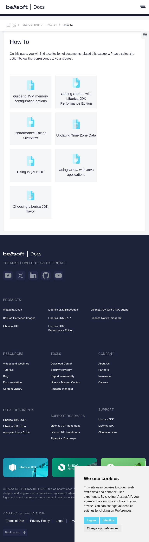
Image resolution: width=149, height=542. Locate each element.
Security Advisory (61, 369)
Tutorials (8, 369)
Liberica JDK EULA (14, 419)
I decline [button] (108, 520)
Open (8, 25)
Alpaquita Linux (12, 309)
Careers (103, 382)
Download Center (61, 363)
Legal (59, 520)
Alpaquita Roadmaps (63, 438)
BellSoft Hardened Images (19, 317)
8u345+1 (51, 25)
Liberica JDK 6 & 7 (59, 317)
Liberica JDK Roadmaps (65, 425)
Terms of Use (15, 520)
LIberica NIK (105, 425)
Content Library (12, 388)
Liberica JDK (30, 25)
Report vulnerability (62, 376)
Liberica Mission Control (65, 382)
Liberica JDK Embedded (63, 309)
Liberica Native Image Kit (106, 317)
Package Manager (62, 388)
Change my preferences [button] (102, 528)
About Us (104, 363)
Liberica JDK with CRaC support (110, 309)
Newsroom (105, 376)
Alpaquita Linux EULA (16, 432)
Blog (6, 376)
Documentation (12, 382)
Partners (103, 369)
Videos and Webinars (16, 363)
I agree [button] (91, 520)
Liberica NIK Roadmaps (65, 432)
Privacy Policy (40, 520)
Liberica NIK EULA (14, 426)
